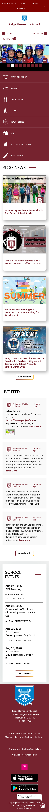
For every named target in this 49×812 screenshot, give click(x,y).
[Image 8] (36, 65)
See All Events (24, 673)
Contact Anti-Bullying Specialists (24, 749)
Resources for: (9, 3)
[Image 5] (24, 65)
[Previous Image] (4, 60)
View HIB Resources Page (24, 754)
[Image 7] (32, 65)
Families (21, 8)
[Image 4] (20, 65)
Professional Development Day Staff (21, 633)
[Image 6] (28, 65)
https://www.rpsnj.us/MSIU (20, 420)
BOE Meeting (14, 589)
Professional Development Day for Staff (19, 655)
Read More (35, 426)
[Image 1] (8, 65)
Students (35, 3)
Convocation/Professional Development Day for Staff (20, 612)
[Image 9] (40, 65)
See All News (24, 376)
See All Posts (24, 553)
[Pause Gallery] (24, 60)
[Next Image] (45, 60)
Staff (23, 3)
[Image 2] (12, 65)
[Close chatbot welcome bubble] (18, 795)
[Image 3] (16, 65)
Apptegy (30, 808)
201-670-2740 (24, 721)
